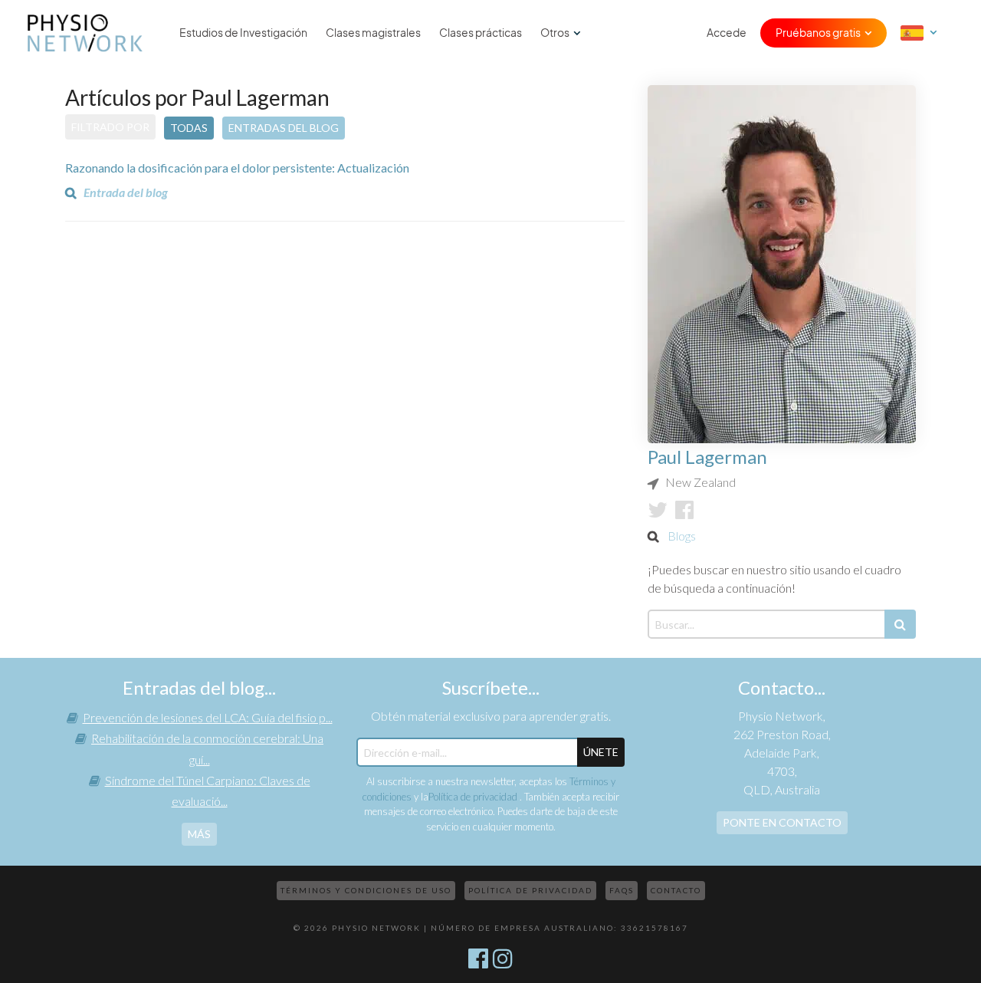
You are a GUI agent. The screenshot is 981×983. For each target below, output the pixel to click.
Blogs (682, 535)
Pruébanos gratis (818, 33)
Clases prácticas (480, 33)
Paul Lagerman (707, 456)
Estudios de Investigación (243, 33)
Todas (189, 127)
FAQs (621, 890)
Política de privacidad (474, 797)
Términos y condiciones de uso (366, 890)
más (199, 833)
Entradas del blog (283, 127)
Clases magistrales (373, 33)
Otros (554, 33)
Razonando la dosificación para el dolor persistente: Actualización (237, 167)
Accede (726, 33)
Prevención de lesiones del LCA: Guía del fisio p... (208, 717)
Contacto (676, 890)
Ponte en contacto (782, 822)
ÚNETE (600, 751)
